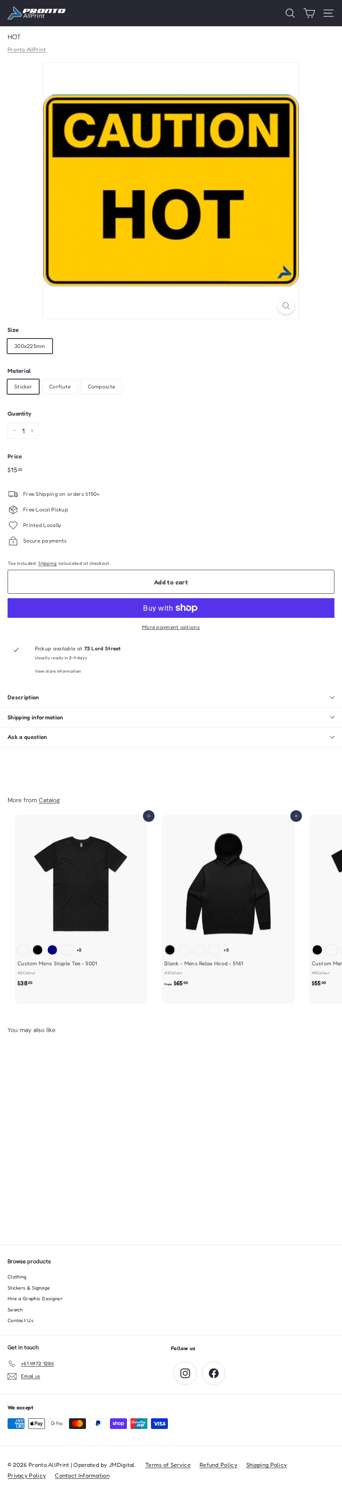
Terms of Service (168, 1464)
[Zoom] (286, 306)
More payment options (171, 627)
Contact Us (20, 1320)
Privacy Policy (27, 1475)
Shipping (47, 563)
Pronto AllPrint (27, 49)
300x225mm (29, 346)
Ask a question (27, 736)
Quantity (19, 413)
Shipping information (35, 717)
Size (13, 329)
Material (19, 370)
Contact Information (82, 1475)
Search (15, 1309)
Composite (101, 386)
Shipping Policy (266, 1464)
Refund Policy (218, 1464)
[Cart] (309, 13)
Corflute (59, 386)
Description (23, 697)
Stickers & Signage (29, 1288)
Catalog (49, 800)
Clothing (17, 1277)
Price (15, 456)
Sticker (23, 386)
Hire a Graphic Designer (35, 1298)
